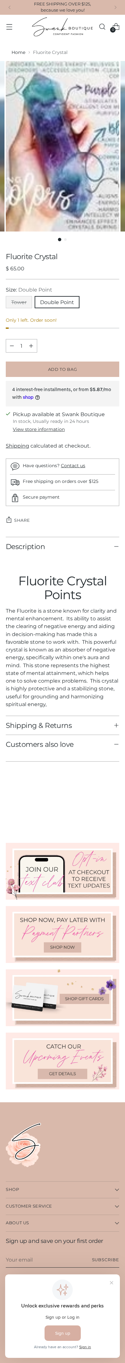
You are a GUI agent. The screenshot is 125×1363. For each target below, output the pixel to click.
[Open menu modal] (9, 26)
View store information (39, 429)
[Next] (115, 7)
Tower (19, 302)
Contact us (73, 465)
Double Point (57, 302)
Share (22, 520)
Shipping (17, 445)
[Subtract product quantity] (12, 345)
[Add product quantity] (31, 345)
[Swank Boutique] (62, 26)
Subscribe (105, 1259)
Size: (29, 289)
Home (18, 52)
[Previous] (10, 7)
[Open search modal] (102, 26)
